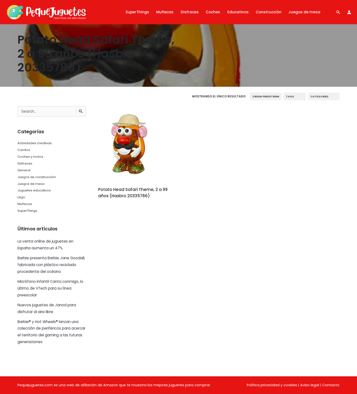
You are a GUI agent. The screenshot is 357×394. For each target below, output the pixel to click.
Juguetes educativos (34, 190)
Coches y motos (30, 156)
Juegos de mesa (30, 183)
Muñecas (24, 204)
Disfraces (24, 163)
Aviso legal (309, 385)
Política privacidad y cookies (272, 385)
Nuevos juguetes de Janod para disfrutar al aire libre (46, 308)
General (23, 170)
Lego (21, 197)
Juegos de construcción (36, 177)
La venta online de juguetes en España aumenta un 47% (45, 245)
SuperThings (27, 210)
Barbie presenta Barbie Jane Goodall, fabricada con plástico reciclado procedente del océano (51, 264)
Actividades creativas (34, 143)
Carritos (23, 150)
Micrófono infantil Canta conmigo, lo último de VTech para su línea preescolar (50, 288)
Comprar (111, 209)
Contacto (331, 385)
